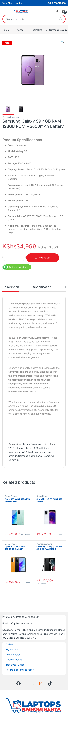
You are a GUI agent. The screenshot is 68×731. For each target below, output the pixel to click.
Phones (19, 29)
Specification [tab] (42, 287)
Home (5, 29)
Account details (14, 659)
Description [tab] (10, 287)
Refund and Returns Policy (20, 669)
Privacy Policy (13, 654)
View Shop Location (12, 3)
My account (12, 649)
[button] (62, 42)
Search (60, 19)
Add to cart (45, 257)
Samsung (37, 29)
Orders (9, 644)
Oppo (7, 496)
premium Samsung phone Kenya (25, 455)
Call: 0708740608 (56, 3)
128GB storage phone (19, 448)
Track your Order (15, 664)
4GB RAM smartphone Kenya (37, 452)
